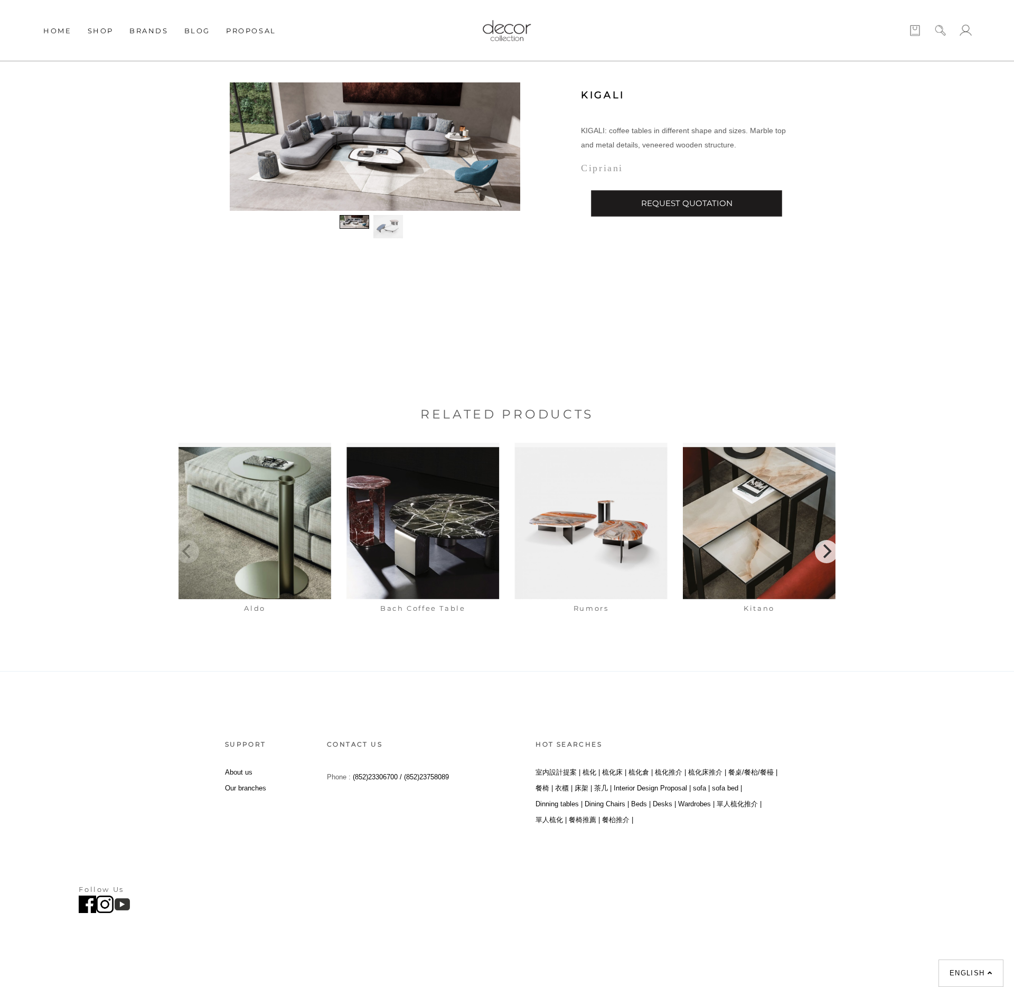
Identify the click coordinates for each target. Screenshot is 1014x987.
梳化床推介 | (707, 772)
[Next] (826, 551)
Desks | (664, 804)
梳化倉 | (640, 772)
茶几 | (603, 788)
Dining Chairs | (607, 804)
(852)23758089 (427, 777)
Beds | (641, 804)
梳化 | (591, 772)
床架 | (583, 788)
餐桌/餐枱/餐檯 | (752, 772)
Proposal (251, 30)
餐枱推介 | (617, 820)
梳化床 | (614, 772)
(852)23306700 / (378, 777)
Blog (197, 30)
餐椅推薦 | (584, 820)
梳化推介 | (670, 772)
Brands (148, 30)
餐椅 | (544, 788)
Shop (101, 30)
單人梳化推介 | (739, 804)
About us (238, 772)
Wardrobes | (696, 804)
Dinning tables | (559, 804)
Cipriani (602, 168)
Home (57, 30)
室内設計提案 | (558, 772)
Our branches (245, 788)
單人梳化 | (551, 820)
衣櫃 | (563, 788)
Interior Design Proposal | (652, 788)
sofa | (701, 788)
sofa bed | (727, 788)
